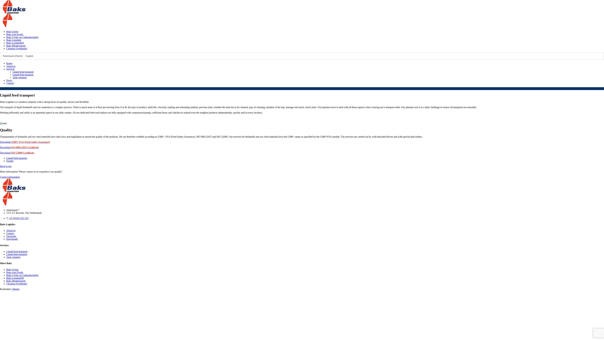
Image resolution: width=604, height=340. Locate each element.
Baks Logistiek (13, 40)
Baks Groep (12, 31)
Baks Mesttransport (15, 45)
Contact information (10, 177)
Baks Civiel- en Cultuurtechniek (22, 37)
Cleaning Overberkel (16, 48)
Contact (10, 83)
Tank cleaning (20, 77)
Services (10, 69)
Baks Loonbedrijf (15, 43)
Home (9, 63)
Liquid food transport (23, 72)
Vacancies (11, 236)
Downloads (12, 239)
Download (25, 142)
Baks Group (12, 269)
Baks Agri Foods (14, 34)
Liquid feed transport (23, 74)
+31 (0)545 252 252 (18, 218)
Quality (10, 161)
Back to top (5, 166)
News (9, 80)
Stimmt (15, 289)
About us (10, 66)
